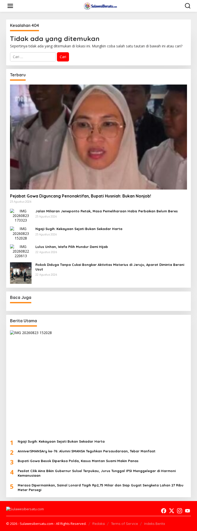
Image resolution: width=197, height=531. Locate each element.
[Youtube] (187, 510)
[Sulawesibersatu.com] (99, 5)
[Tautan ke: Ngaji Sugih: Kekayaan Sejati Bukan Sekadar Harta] (21, 233)
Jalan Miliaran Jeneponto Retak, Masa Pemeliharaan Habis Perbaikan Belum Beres (106, 211)
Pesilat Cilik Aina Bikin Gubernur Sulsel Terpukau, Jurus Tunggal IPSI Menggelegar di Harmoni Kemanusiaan (97, 473)
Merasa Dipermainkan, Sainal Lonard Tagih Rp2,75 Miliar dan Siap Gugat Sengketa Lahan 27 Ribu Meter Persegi (100, 487)
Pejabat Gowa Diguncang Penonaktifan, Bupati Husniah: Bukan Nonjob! (80, 196)
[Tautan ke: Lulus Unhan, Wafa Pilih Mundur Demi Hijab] (21, 250)
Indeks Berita (154, 524)
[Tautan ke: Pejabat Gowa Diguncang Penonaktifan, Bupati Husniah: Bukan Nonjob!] (98, 137)
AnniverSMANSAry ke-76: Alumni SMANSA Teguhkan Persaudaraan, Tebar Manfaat (86, 451)
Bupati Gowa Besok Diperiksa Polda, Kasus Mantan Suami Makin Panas (78, 461)
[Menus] (10, 6)
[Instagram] (179, 510)
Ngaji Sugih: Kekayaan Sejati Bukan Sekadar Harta (78, 229)
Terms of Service (124, 524)
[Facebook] (163, 510)
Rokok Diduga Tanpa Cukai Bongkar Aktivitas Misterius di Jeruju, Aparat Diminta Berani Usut (109, 267)
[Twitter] (171, 510)
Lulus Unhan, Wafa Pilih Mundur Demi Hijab (71, 247)
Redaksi (98, 524)
